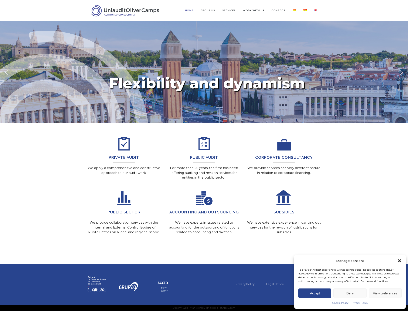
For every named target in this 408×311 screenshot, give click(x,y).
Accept (315, 293)
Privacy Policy (359, 302)
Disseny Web (181, 307)
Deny (350, 293)
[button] (399, 261)
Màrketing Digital (201, 307)
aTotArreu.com (226, 307)
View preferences (385, 293)
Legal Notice (275, 283)
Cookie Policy (340, 302)
